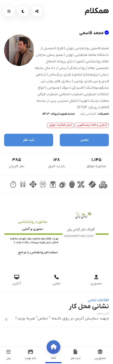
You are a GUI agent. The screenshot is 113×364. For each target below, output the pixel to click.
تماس (84, 140)
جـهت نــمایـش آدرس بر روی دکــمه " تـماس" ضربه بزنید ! (62, 318)
